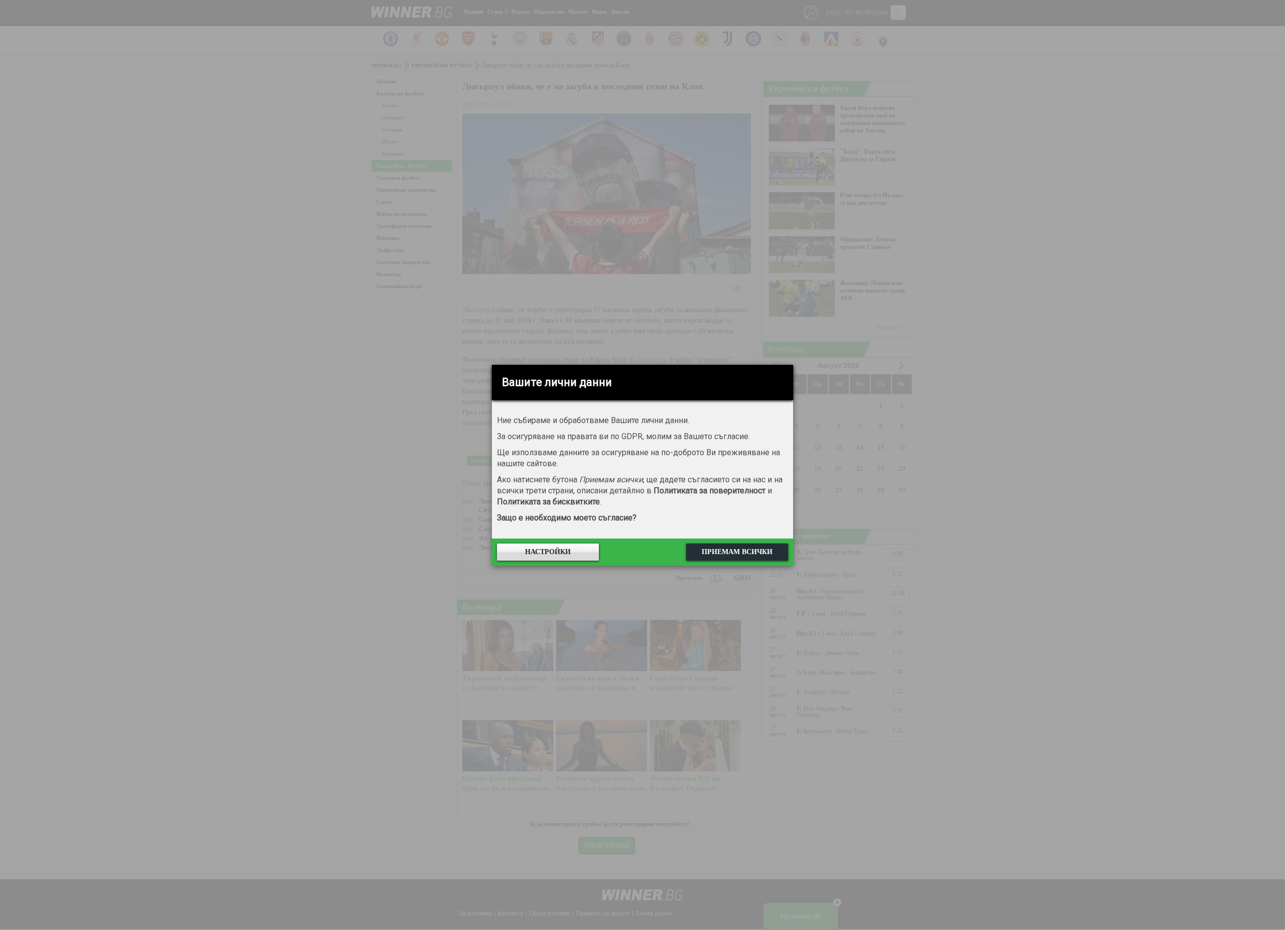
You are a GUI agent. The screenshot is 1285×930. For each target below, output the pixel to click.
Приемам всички (737, 552)
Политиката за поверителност (709, 490)
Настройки (548, 552)
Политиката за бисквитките (548, 501)
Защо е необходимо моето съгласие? (566, 517)
